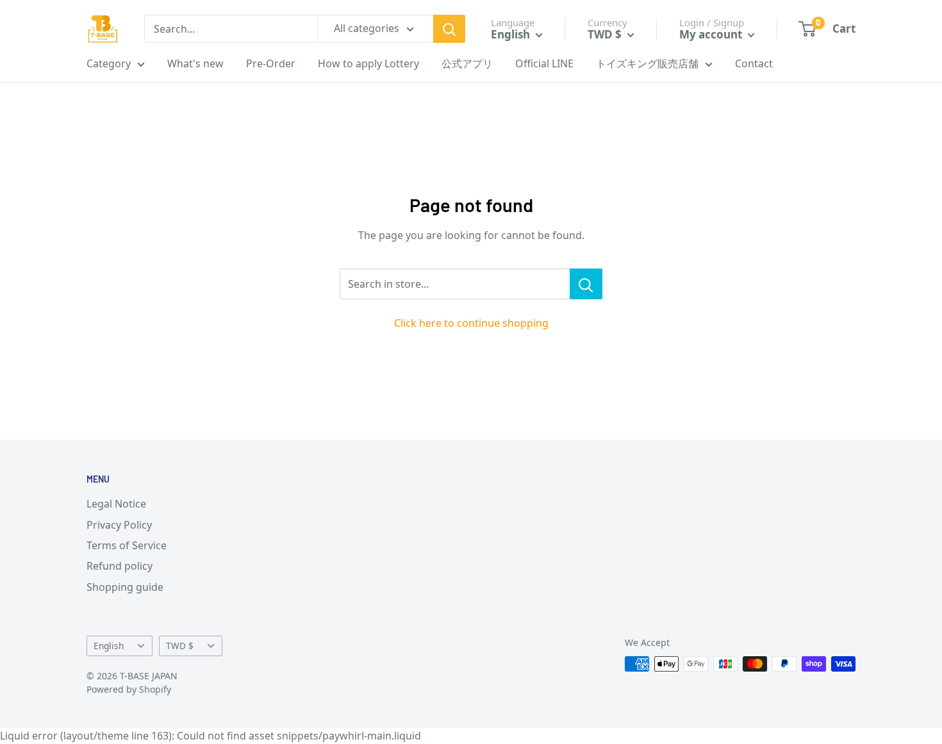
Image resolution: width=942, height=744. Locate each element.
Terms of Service (127, 545)
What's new (195, 63)
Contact (754, 63)
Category (109, 63)
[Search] (449, 29)
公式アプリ (467, 63)
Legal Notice (116, 504)
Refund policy (120, 566)
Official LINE (544, 63)
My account (712, 34)
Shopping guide (125, 587)
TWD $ (180, 646)
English (109, 646)
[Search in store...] (586, 284)
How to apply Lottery (368, 63)
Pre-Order (270, 63)
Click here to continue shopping (471, 323)
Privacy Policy (119, 525)
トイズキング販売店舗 (647, 63)
